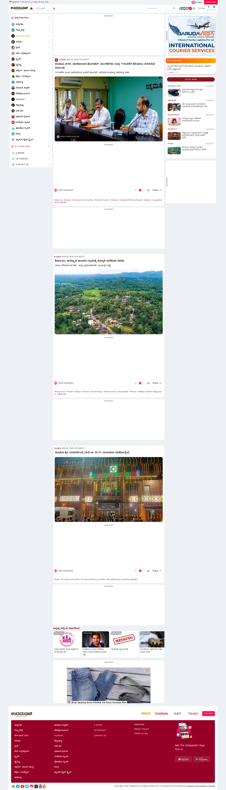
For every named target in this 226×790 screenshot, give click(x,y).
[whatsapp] (13, 786)
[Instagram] (31, 786)
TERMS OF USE (141, 734)
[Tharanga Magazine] (145, 713)
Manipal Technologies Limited (201, 786)
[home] (19, 8)
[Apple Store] (183, 759)
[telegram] (27, 786)
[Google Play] (201, 759)
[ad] (192, 35)
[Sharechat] (44, 786)
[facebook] (18, 786)
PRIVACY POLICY (141, 729)
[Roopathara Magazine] (161, 713)
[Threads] (40, 786)
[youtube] (22, 786)
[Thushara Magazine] (177, 713)
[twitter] (36, 786)
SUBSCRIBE (211, 2)
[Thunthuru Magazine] (193, 713)
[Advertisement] (109, 36)
